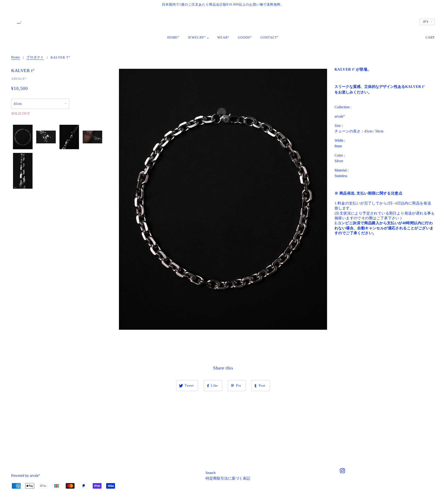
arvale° (19, 79)
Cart (430, 37)
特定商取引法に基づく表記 (228, 478)
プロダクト (35, 57)
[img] (342, 471)
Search (211, 473)
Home (15, 57)
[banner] (18, 22)
